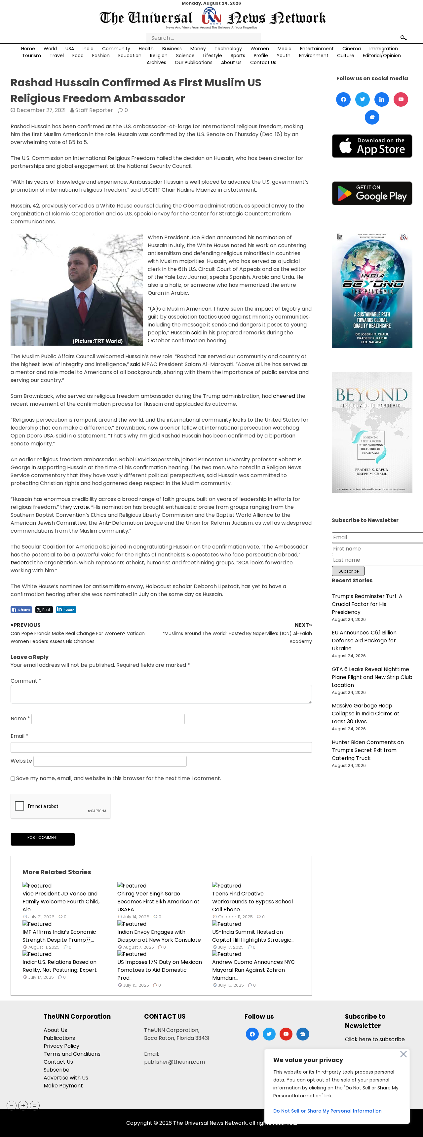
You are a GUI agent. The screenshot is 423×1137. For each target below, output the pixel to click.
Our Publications (193, 62)
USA (69, 48)
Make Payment (63, 1085)
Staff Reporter (94, 110)
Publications (59, 1038)
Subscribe (56, 1070)
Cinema (351, 48)
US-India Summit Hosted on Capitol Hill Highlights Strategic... (253, 936)
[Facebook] (343, 99)
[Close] (403, 1054)
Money (198, 48)
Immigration (383, 48)
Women (259, 48)
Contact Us (263, 62)
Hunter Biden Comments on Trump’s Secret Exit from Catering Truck (368, 750)
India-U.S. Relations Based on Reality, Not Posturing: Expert (59, 966)
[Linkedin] (381, 99)
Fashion (101, 55)
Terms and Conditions (72, 1054)
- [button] (12, 1105)
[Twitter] (362, 99)
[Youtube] (400, 99)
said (196, 332)
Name (20, 718)
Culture (345, 55)
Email (19, 736)
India (88, 48)
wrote (81, 507)
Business (172, 48)
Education (129, 55)
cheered (284, 396)
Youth (283, 55)
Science (185, 55)
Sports (238, 55)
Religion (159, 55)
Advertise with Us (66, 1077)
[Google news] (372, 117)
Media (284, 48)
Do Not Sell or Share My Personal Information (327, 1111)
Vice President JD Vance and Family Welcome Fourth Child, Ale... (60, 901)
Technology (228, 48)
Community (116, 48)
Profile (261, 55)
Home (28, 48)
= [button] (34, 1105)
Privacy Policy (61, 1046)
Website (21, 761)
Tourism (31, 55)
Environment (313, 55)
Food (78, 55)
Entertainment (317, 48)
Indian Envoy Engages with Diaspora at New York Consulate (159, 936)
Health (146, 48)
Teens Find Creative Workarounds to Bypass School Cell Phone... (252, 901)
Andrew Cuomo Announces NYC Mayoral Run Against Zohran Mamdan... (253, 970)
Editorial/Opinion (382, 55)
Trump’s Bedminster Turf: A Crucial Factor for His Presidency (367, 604)
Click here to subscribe (375, 1039)
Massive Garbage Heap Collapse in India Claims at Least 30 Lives (366, 713)
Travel (57, 55)
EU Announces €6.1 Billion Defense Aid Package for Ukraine (364, 640)
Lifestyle (212, 55)
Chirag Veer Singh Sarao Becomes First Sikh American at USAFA (158, 901)
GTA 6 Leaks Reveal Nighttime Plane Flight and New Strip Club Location (372, 677)
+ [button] (23, 1105)
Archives (156, 62)
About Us (231, 62)
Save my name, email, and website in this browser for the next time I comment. (118, 778)
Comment (26, 681)
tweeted (22, 562)
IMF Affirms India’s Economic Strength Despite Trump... (59, 936)
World (50, 48)
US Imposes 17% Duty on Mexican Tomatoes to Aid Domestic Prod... (159, 970)
